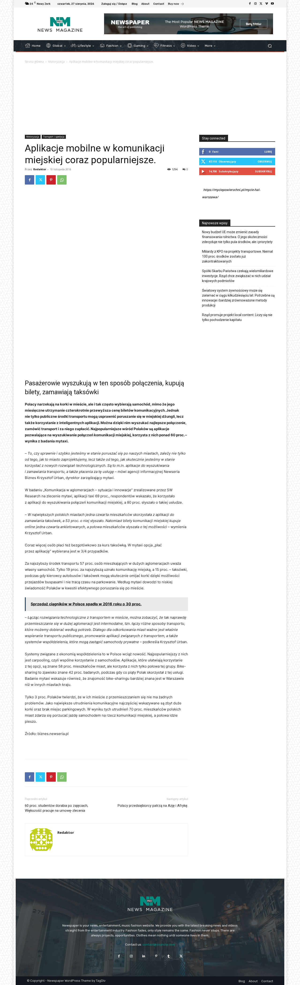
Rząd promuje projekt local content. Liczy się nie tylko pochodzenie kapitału (237, 317)
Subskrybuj (263, 171)
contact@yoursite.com (158, 944)
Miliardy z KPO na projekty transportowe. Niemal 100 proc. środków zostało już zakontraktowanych (237, 256)
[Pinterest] (51, 180)
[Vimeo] (267, 4)
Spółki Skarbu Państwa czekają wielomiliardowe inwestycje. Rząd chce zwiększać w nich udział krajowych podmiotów (237, 276)
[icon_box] (176, 4)
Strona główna (34, 62)
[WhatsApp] (62, 180)
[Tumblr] (168, 956)
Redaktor (39, 169)
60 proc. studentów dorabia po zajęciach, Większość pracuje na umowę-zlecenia (56, 808)
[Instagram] (255, 4)
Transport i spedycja (53, 136)
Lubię (268, 151)
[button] (269, 45)
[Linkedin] (143, 956)
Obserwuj (265, 161)
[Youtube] (272, 4)
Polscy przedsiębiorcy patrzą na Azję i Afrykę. (153, 805)
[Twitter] (261, 4)
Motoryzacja (56, 62)
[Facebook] (250, 4)
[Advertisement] (150, 99)
